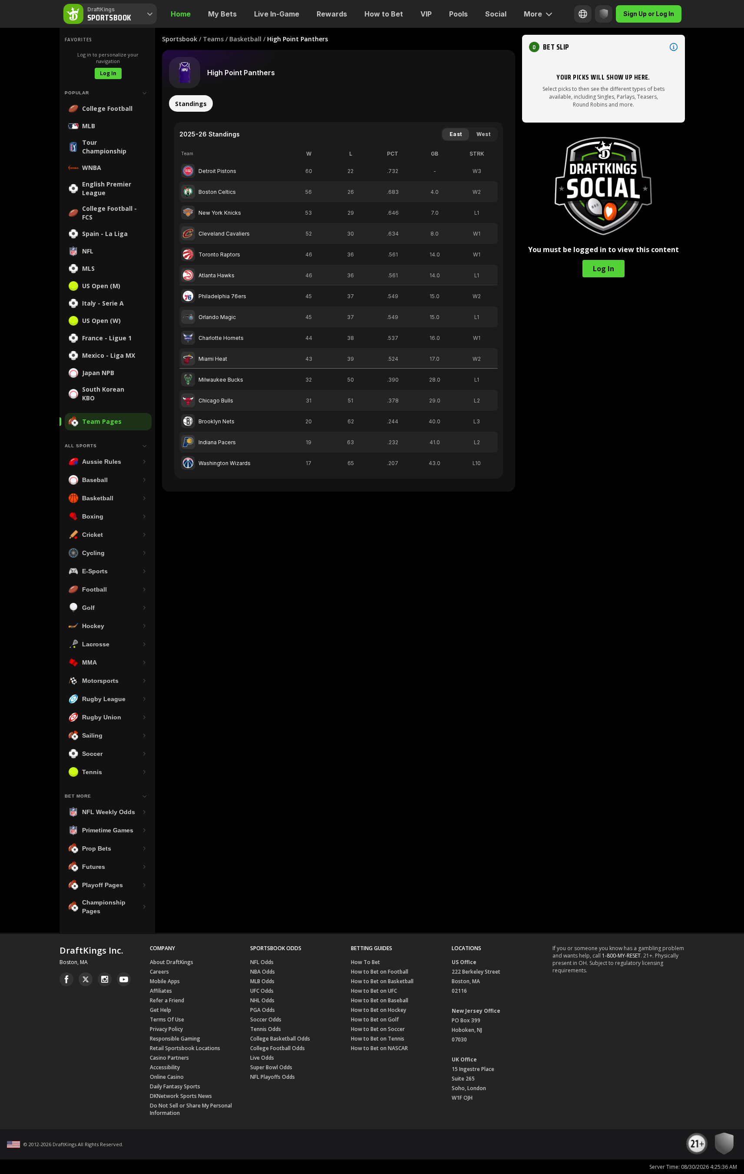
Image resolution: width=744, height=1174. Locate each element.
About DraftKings (171, 962)
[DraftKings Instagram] (105, 979)
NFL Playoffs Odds (272, 1077)
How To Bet (365, 962)
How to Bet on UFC (374, 990)
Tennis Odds (265, 1029)
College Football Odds (277, 1048)
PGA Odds (262, 1010)
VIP (426, 14)
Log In (108, 73)
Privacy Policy (166, 1029)
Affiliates (161, 990)
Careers (159, 971)
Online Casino (167, 1077)
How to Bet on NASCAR (379, 1048)
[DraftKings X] (86, 979)
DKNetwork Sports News (181, 1096)
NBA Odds (262, 971)
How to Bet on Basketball (382, 981)
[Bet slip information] (673, 47)
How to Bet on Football (379, 971)
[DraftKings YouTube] (124, 979)
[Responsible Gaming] (603, 14)
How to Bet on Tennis (377, 1038)
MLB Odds (262, 981)
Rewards (332, 14)
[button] (603, 47)
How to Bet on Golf (375, 1019)
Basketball (245, 39)
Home (181, 14)
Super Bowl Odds (271, 1067)
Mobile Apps (165, 981)
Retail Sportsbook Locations (185, 1048)
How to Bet (383, 14)
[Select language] (583, 14)
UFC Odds (262, 990)
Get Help (160, 1010)
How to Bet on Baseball (379, 1000)
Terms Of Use (167, 1019)
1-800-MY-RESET (621, 955)
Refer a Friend (167, 1000)
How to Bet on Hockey (378, 1010)
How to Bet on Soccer (378, 1029)
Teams (213, 39)
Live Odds (262, 1057)
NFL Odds (262, 962)
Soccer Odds (265, 1019)
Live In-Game (276, 14)
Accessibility (165, 1067)
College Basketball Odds (280, 1038)
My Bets (222, 14)
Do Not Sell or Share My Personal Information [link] (191, 1109)
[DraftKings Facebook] (66, 979)
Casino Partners (169, 1057)
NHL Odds (262, 1000)
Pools (458, 14)
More (533, 14)
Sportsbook (179, 39)
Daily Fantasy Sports (175, 1086)
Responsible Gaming (175, 1038)
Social (495, 14)
